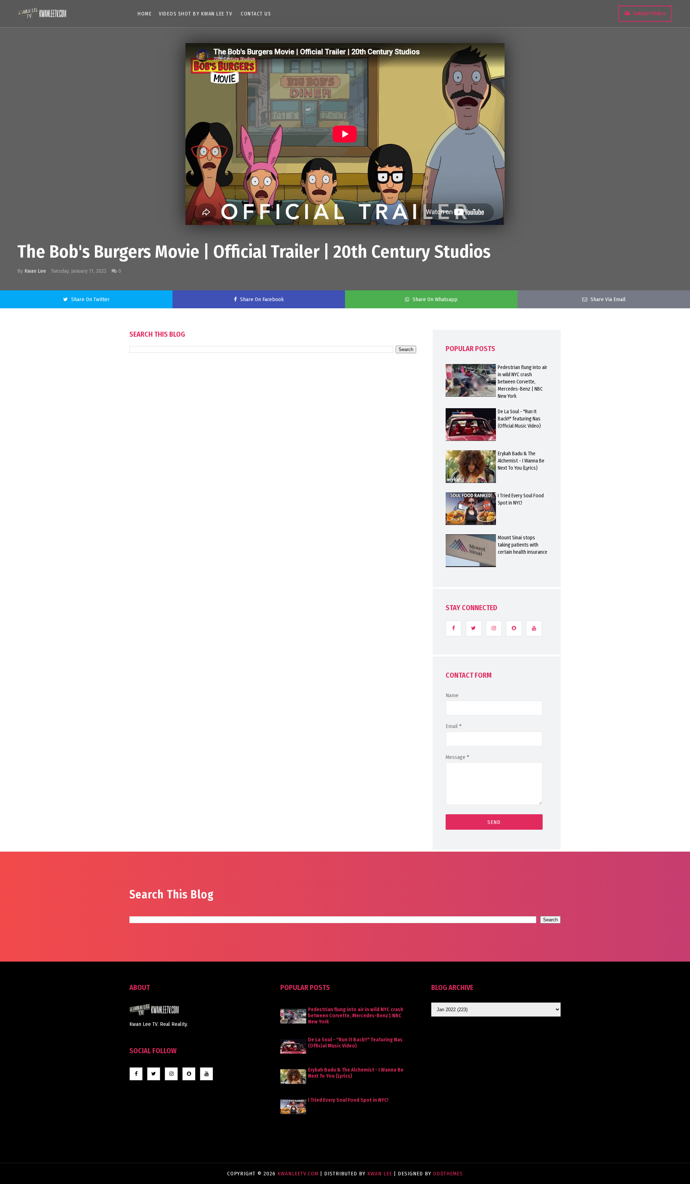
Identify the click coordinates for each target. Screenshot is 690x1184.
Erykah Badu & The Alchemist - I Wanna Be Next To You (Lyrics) (521, 461)
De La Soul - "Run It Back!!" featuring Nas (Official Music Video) (519, 419)
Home (145, 14)
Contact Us (256, 14)
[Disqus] (272, 558)
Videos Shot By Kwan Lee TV (195, 14)
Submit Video (649, 13)
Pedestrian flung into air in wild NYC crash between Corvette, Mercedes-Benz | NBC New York (522, 381)
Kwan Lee (35, 271)
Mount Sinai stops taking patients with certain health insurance (522, 545)
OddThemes (448, 1173)
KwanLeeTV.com (298, 1173)
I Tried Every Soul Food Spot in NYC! (521, 499)
